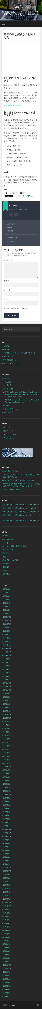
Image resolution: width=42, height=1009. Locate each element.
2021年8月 (7, 739)
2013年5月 (7, 986)
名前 (6, 281)
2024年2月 (7, 676)
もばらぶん (21, 6)
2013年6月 (7, 982)
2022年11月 (7, 714)
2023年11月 (7, 687)
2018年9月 (7, 840)
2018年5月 (7, 854)
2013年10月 (7, 969)
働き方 (5, 557)
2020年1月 (7, 791)
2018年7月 (7, 847)
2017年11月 (7, 871)
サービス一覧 (8, 389)
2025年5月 (7, 641)
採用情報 (6, 349)
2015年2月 (7, 941)
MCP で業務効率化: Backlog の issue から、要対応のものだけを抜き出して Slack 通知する (21, 485)
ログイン (6, 428)
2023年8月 (7, 697)
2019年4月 (7, 815)
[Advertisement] (21, 58)
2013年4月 (7, 989)
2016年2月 (7, 930)
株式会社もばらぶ (9, 360)
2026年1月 (7, 614)
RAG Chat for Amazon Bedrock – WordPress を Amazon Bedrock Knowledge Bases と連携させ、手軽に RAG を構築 (22, 394)
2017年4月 (7, 892)
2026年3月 (7, 607)
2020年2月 (7, 788)
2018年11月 (7, 833)
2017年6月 (7, 885)
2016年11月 (7, 902)
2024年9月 (7, 659)
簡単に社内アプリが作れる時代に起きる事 (18, 480)
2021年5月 (7, 749)
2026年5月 (7, 600)
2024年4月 (7, 669)
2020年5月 (7, 777)
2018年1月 (7, 864)
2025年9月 (7, 627)
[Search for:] (21, 329)
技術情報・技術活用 (10, 560)
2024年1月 (7, 680)
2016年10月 (7, 906)
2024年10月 (7, 655)
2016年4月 (7, 923)
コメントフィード (9, 435)
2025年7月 (7, 634)
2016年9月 (7, 909)
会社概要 (6, 346)
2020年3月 (7, 784)
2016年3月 (7, 927)
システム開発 (8, 550)
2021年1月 (7, 763)
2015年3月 (7, 937)
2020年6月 (7, 774)
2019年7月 (7, 805)
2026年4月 (7, 603)
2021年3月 (7, 756)
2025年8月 (7, 631)
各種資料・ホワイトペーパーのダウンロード (19, 353)
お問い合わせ (8, 356)
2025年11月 (7, 620)
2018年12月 (7, 829)
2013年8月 (7, 975)
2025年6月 (7, 638)
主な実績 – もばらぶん (13, 105)
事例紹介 (6, 553)
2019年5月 (7, 812)
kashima (33, 505)
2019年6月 (7, 808)
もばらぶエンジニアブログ (13, 363)
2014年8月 (7, 948)
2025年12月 (7, 617)
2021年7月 (7, 742)
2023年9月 (7, 694)
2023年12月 (7, 683)
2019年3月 (7, 819)
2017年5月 (7, 888)
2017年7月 (7, 882)
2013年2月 (7, 996)
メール (7, 290)
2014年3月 (7, 958)
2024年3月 (7, 673)
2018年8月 (7, 843)
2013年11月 (7, 965)
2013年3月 (7, 993)
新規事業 (6, 567)
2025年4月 (7, 645)
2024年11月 (7, 652)
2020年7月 (7, 770)
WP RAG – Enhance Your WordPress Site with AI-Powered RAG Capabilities (22, 401)
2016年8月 (7, 913)
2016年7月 (7, 916)
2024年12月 (7, 648)
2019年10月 (7, 795)
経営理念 (6, 574)
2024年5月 (7, 666)
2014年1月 (7, 962)
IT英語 (5, 536)
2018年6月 (7, 850)
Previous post (12, 238)
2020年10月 (7, 767)
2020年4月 (7, 781)
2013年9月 (7, 972)
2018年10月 (7, 836)
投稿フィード (8, 431)
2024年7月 (7, 662)
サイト (6, 299)
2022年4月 (7, 728)
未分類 (9, 227)
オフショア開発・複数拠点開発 (14, 546)
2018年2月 (7, 861)
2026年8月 (7, 589)
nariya (32, 508)
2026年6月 (7, 596)
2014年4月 (7, 955)
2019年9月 (7, 798)
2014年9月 (7, 944)
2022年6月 (7, 725)
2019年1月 (7, 826)
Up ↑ (38, 1005)
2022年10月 (7, 718)
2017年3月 (7, 895)
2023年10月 (7, 690)
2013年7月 (7, 979)
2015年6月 (7, 934)
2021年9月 (7, 735)
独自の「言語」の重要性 (12, 490)
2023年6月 (7, 704)
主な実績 (8, 382)
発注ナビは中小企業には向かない (15, 505)
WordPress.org (8, 438)
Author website (16, 215)
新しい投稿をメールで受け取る (18, 309)
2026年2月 (7, 610)
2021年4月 (7, 753)
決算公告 (8, 385)
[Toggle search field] (38, 23)
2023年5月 (7, 707)
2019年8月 (7, 801)
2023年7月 (7, 701)
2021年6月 (7, 746)
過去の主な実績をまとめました (20, 35)
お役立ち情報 (8, 539)
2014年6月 (7, 951)
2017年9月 (7, 875)
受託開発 (10, 231)
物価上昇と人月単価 (10, 471)
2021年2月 (7, 760)
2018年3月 (7, 857)
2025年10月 (7, 624)
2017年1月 (7, 899)
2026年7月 (7, 593)
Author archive (11, 215)
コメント (8, 260)
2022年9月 (7, 721)
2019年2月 (7, 822)
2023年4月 (7, 711)
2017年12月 (7, 868)
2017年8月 (7, 878)
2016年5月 (7, 920)
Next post (10, 241)
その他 (5, 543)
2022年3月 (7, 732)
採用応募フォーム (11, 409)
